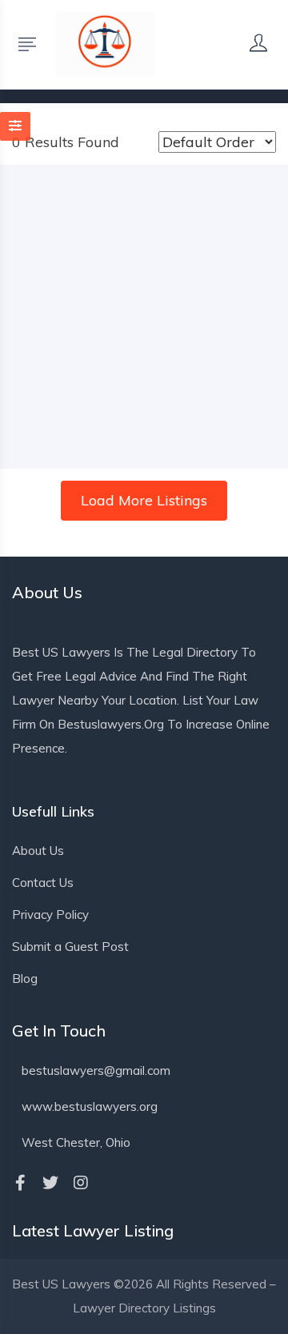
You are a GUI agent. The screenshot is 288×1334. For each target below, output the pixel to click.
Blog (25, 978)
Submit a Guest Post (70, 946)
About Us (38, 850)
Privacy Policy (50, 914)
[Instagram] (81, 1183)
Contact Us (43, 882)
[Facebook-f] (20, 1183)
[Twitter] (50, 1183)
